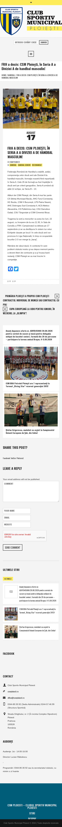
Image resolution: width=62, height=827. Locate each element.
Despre (32, 818)
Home (4, 75)
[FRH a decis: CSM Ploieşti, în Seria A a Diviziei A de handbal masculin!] (31, 108)
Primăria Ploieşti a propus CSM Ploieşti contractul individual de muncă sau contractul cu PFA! (31, 300)
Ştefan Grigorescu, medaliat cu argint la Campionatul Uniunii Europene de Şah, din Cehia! (30, 431)
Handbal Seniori (24, 165)
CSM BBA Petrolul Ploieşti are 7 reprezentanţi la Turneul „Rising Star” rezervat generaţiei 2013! (28, 385)
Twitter (13, 458)
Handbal (11, 75)
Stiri (32, 813)
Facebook (6, 458)
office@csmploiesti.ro (16, 697)
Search (44, 42)
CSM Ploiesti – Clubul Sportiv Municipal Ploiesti (32, 806)
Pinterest (20, 458)
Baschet (10, 376)
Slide (26, 423)
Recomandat (37, 165)
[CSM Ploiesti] (31, 20)
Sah (20, 423)
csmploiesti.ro (13, 691)
